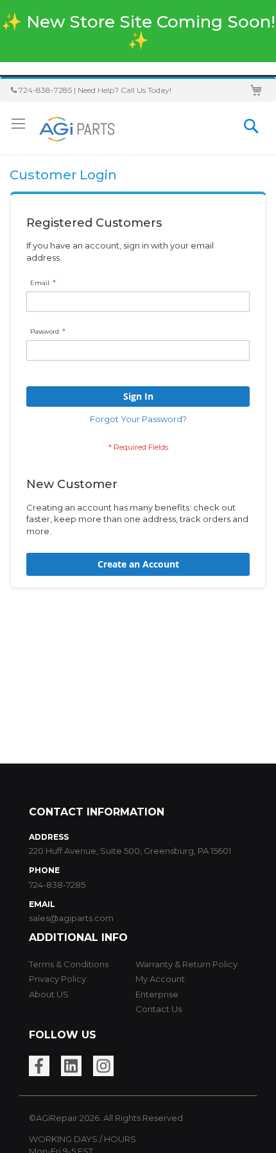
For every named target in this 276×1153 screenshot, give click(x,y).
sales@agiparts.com (71, 918)
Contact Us (158, 1009)
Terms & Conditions (68, 964)
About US (49, 994)
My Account (160, 979)
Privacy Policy (57, 979)
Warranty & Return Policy (186, 964)
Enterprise (156, 994)
